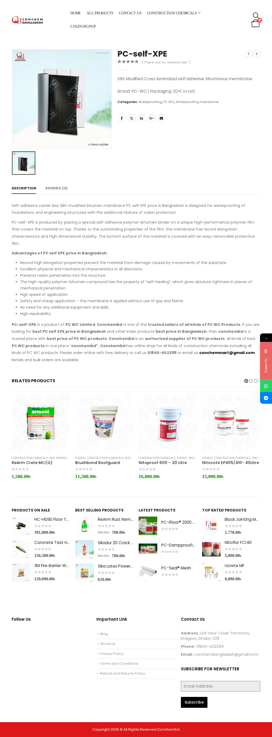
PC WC (168, 102)
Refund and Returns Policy (122, 673)
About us (108, 643)
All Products (100, 13)
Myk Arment (58, 458)
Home (75, 13)
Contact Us (130, 13)
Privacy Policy (112, 653)
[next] (256, 54)
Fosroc (80, 458)
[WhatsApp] (266, 386)
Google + (151, 118)
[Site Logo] (38, 20)
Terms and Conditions (119, 663)
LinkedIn (141, 118)
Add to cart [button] (61, 402)
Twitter (132, 118)
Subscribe (194, 702)
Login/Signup (83, 26)
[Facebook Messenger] (266, 398)
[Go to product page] (41, 422)
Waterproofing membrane (197, 102)
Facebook (121, 118)
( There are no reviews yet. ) (166, 62)
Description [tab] (24, 188)
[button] (256, 15)
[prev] (248, 54)
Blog (104, 633)
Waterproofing (150, 102)
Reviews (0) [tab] (56, 188)
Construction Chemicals (172, 13)
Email (161, 118)
